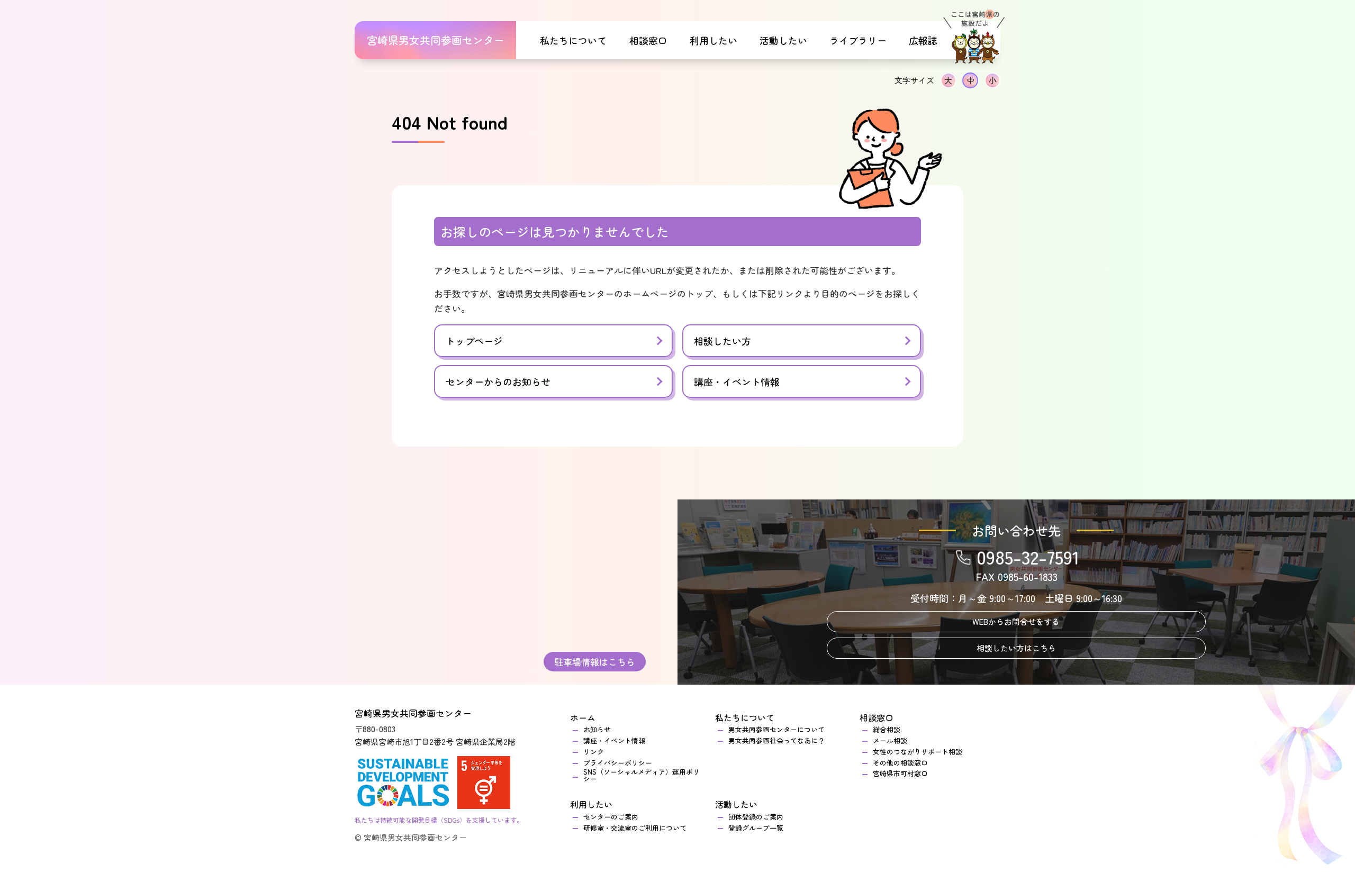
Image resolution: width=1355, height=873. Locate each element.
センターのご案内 (610, 816)
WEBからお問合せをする (1016, 621)
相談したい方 (722, 341)
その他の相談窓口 (900, 762)
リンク (593, 751)
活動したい (736, 804)
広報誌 (923, 40)
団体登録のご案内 (755, 816)
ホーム (582, 717)
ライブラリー (858, 40)
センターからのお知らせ (498, 381)
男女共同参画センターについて (776, 729)
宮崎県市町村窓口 (900, 773)
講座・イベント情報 (737, 381)
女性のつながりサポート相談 (917, 751)
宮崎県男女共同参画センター (435, 40)
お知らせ (597, 729)
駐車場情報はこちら (594, 661)
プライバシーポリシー (617, 762)
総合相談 (890, 729)
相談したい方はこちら (1016, 647)
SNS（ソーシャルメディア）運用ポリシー (641, 775)
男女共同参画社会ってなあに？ (776, 740)
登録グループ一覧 (755, 827)
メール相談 (890, 740)
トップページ (474, 341)
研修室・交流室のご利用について (634, 827)
